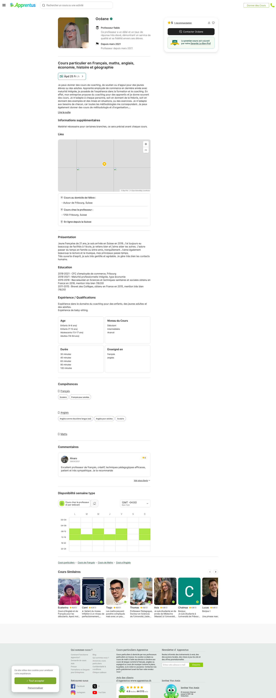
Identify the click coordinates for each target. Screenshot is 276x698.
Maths (64, 434)
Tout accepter (36, 680)
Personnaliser (35, 687)
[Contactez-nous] (272, 5)
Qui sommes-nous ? (101, 658)
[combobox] (76, 5)
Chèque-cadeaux (99, 672)
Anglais (65, 412)
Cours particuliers (66, 562)
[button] (213, 23)
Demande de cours (78, 660)
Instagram (81, 692)
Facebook (81, 686)
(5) (76, 608)
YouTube (102, 692)
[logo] (24, 5)
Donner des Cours (256, 5)
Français (65, 391)
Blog (94, 655)
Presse (74, 666)
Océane (102, 19)
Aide (72, 663)
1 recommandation (183, 23)
